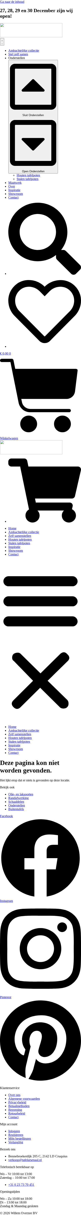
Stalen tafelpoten (19, 543)
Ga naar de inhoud (12, 1)
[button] (40, 641)
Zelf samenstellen (19, 536)
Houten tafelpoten (20, 539)
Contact (13, 554)
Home (12, 528)
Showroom (15, 550)
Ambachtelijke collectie (23, 532)
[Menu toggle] (2, 41)
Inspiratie (14, 547)
